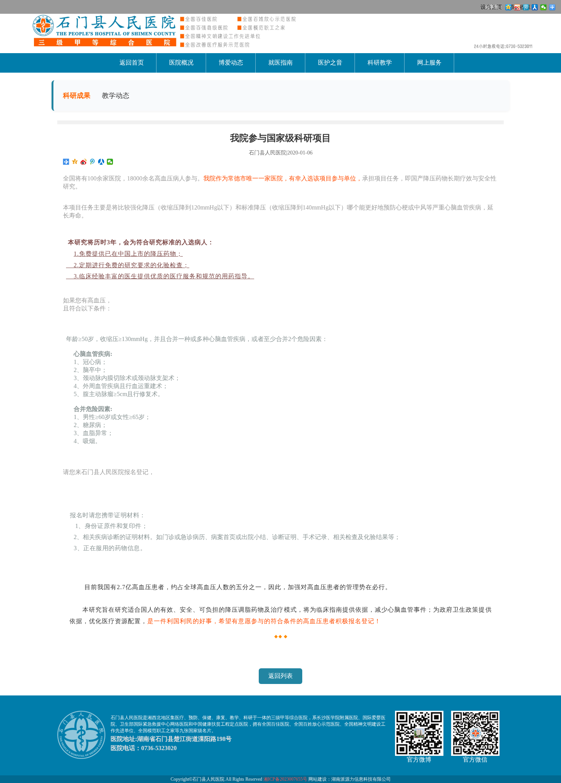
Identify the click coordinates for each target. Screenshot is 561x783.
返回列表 (280, 676)
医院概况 (181, 62)
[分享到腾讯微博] (92, 162)
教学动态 (115, 95)
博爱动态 (231, 62)
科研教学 (380, 62)
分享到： (494, 7)
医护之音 (330, 62)
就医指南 (280, 62)
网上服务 (429, 62)
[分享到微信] (110, 162)
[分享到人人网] (101, 162)
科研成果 (76, 95)
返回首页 (131, 62)
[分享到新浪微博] (84, 162)
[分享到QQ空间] (75, 162)
